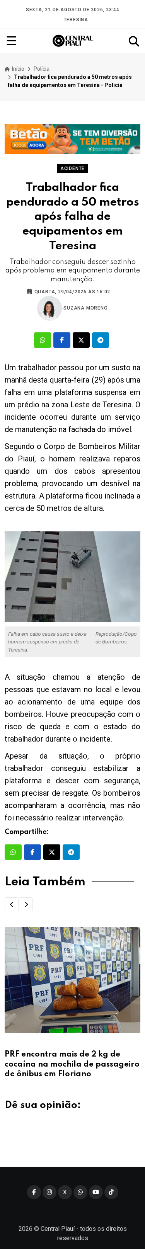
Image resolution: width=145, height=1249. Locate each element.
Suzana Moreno (84, 308)
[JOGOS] (72, 139)
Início (17, 69)
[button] (12, 904)
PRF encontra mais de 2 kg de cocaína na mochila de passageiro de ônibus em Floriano (72, 1064)
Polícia (41, 69)
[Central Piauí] (73, 41)
